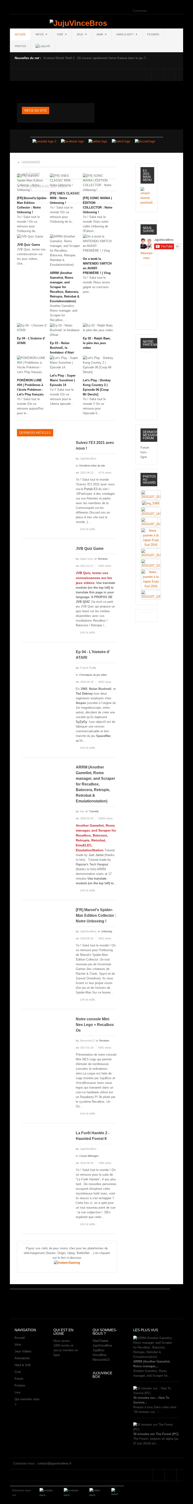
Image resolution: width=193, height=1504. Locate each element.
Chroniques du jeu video (93, 674)
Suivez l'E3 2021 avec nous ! (95, 445)
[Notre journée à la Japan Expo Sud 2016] (150, 537)
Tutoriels (94, 811)
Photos (20, 46)
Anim (100, 34)
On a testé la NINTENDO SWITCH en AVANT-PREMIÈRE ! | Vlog (97, 266)
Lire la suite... (88, 529)
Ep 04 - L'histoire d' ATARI (31, 341)
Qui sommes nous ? (27, 1402)
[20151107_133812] (151, 563)
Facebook (157, 74)
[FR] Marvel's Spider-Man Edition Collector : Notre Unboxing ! (96, 915)
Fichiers (153, 34)
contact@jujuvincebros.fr (54, 1463)
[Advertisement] (95, 1302)
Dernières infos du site (92, 465)
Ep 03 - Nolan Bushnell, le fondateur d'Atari (62, 347)
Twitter (169, 74)
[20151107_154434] (151, 522)
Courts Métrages (89, 1155)
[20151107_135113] (151, 594)
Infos (40, 34)
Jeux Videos (23, 1351)
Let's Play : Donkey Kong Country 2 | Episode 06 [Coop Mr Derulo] (97, 387)
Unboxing (106, 931)
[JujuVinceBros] (78, 23)
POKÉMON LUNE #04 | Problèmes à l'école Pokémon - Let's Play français (30, 387)
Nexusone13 (100, 1359)
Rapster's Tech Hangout (92, 864)
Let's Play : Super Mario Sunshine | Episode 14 (63, 380)
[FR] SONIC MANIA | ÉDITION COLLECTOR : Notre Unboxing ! (97, 205)
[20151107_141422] (151, 512)
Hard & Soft (125, 34)
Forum (19, 1378)
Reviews (103, 558)
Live (17, 1392)
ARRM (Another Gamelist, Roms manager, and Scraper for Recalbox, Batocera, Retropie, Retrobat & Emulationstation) (64, 287)
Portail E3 (90, 489)
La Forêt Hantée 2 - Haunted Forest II (92, 1136)
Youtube (181, 74)
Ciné (60, 34)
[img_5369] (150, 503)
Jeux (80, 34)
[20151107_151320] (151, 553)
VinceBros (99, 1355)
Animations (22, 1358)
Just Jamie (96, 855)
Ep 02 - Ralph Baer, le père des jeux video (97, 343)
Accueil (20, 34)
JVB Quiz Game (28, 244)
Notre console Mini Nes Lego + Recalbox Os (95, 1024)
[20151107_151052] (151, 495)
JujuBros (98, 1350)
